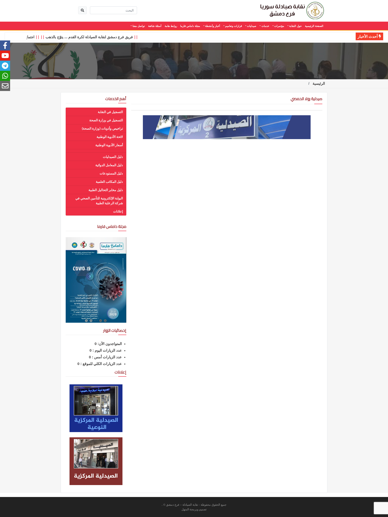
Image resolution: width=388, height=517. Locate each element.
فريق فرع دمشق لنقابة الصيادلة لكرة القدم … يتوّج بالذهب (98, 36)
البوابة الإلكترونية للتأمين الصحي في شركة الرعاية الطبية (99, 200)
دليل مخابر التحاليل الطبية (106, 190)
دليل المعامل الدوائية (109, 165)
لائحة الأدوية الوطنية (110, 136)
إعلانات (118, 211)
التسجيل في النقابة (110, 112)
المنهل (185, 509)
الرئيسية (319, 83)
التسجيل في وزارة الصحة (106, 120)
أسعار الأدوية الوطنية (109, 145)
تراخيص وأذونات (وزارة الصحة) (102, 128)
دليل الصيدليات (113, 156)
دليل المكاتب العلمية (109, 181)
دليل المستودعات (111, 173)
